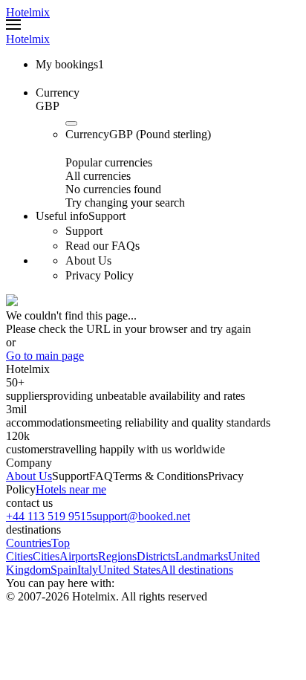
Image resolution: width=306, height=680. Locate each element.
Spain (64, 569)
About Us (29, 476)
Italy (87, 569)
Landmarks (201, 556)
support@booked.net (141, 516)
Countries (28, 543)
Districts (156, 556)
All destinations (196, 569)
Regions (117, 556)
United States (129, 569)
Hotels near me (71, 489)
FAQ (101, 476)
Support (70, 476)
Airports (78, 556)
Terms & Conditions (160, 476)
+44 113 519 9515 (49, 516)
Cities (46, 556)
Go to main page (45, 355)
